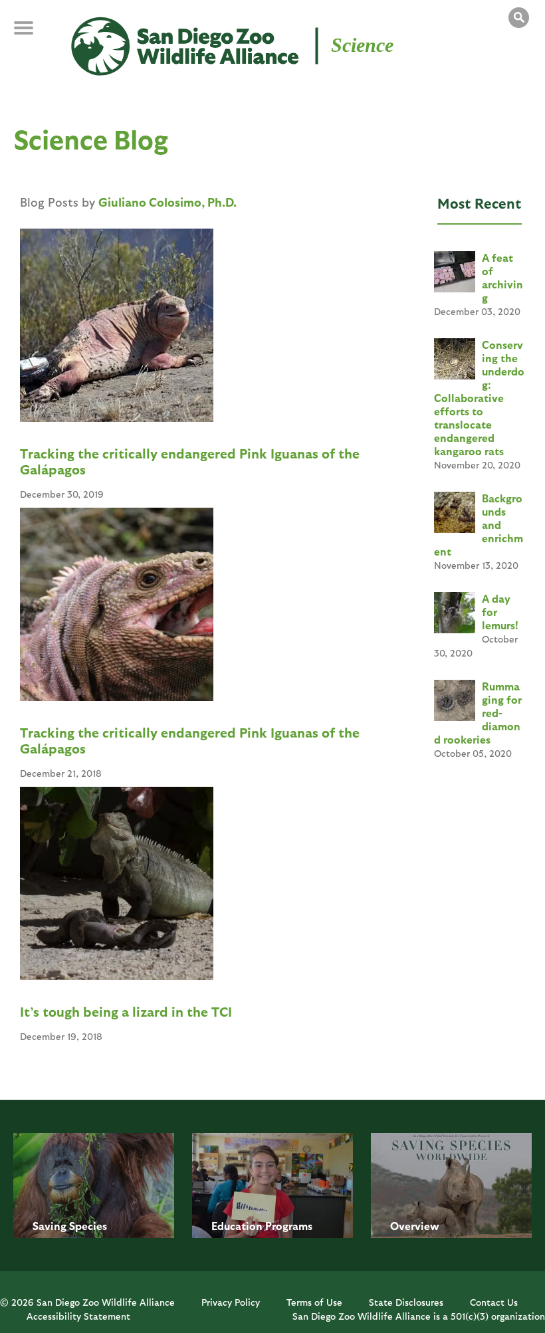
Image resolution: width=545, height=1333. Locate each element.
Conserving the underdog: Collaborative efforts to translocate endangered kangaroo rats (479, 397)
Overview (414, 1225)
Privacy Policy (230, 1302)
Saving (49, 1225)
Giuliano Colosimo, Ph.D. (167, 202)
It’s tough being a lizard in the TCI (126, 1011)
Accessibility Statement (78, 1316)
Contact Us (494, 1302)
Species (88, 1225)
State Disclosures (406, 1302)
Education (237, 1225)
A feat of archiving (502, 277)
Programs (288, 1225)
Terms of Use (314, 1302)
